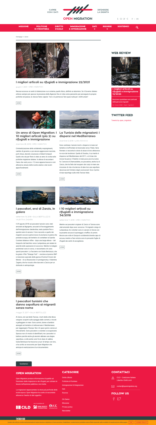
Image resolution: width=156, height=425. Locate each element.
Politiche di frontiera (69, 381)
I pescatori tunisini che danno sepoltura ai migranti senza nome (36, 304)
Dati (63, 389)
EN (137, 19)
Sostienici (24, 364)
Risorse (65, 393)
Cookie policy (141, 422)
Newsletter (66, 411)
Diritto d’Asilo (67, 377)
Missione (65, 403)
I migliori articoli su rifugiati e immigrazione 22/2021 (53, 82)
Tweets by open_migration (121, 120)
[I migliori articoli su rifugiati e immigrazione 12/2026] (125, 86)
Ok (131, 422)
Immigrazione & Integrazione (73, 385)
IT (132, 19)
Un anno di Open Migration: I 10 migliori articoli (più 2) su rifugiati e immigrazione (36, 136)
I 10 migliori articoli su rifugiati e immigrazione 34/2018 (76, 212)
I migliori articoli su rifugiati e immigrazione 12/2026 (125, 91)
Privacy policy (67, 407)
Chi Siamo (66, 399)
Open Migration (78, 12)
